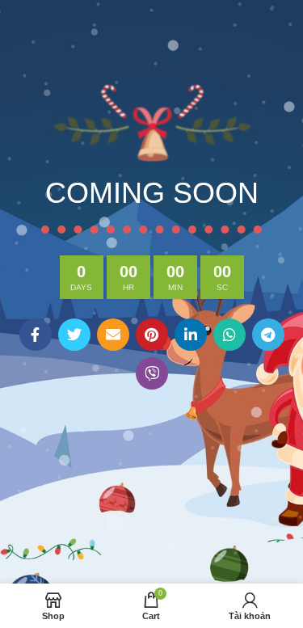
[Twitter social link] (74, 334)
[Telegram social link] (268, 334)
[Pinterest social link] (152, 334)
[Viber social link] (152, 373)
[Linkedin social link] (191, 334)
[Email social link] (113, 334)
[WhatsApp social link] (229, 334)
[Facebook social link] (35, 334)
